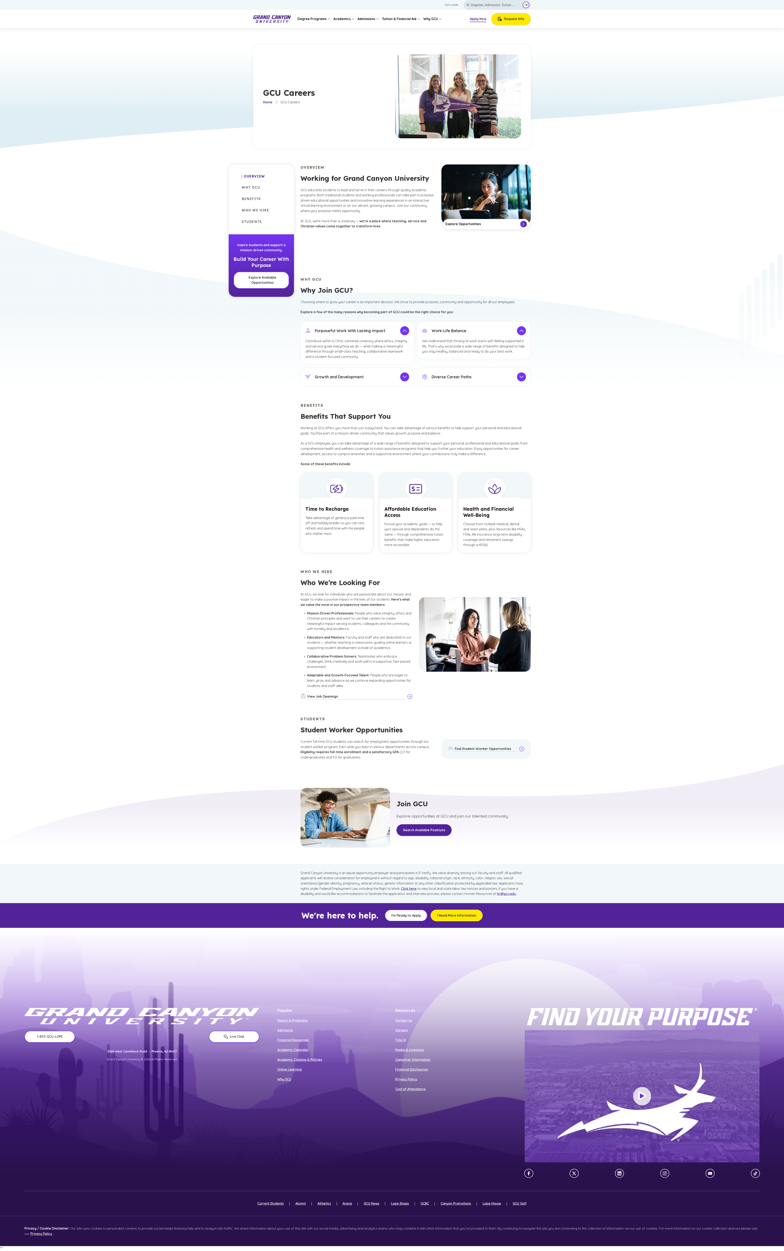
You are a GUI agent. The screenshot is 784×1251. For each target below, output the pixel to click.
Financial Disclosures (411, 1069)
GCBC (425, 1203)
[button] (253, 176)
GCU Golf (520, 1203)
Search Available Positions (424, 830)
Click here (408, 889)
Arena (347, 1203)
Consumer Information (412, 1060)
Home (267, 102)
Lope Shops (400, 1203)
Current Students (270, 1203)
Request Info (514, 19)
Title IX (400, 1040)
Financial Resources (293, 1040)
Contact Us (403, 1020)
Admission (285, 1030)
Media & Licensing (409, 1050)
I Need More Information (456, 915)
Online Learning (289, 1069)
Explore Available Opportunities (262, 280)
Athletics (324, 1203)
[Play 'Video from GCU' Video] (642, 1096)
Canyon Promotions (456, 1203)
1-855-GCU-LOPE (50, 1036)
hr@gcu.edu (506, 894)
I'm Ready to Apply (406, 915)
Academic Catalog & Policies (299, 1060)
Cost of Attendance (410, 1089)
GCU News (371, 1203)
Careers (401, 1030)
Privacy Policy (406, 1079)
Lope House (492, 1203)
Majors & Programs (292, 1020)
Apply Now (478, 19)
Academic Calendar (292, 1050)
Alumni (300, 1203)
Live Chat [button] (237, 1036)
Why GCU (284, 1079)
